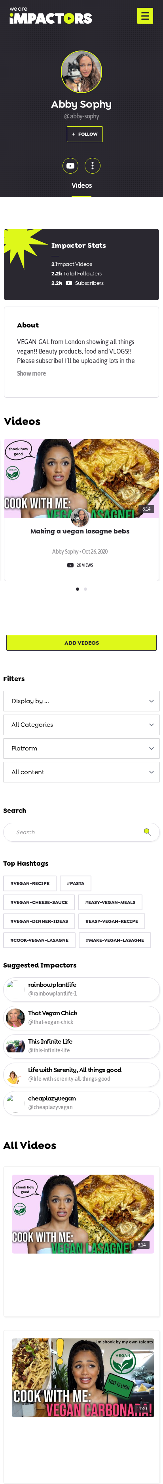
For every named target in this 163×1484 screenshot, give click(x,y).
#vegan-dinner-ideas (39, 921)
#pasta (75, 883)
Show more (31, 373)
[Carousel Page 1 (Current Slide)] (77, 589)
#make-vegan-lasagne (115, 940)
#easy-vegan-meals (110, 902)
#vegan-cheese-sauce (39, 902)
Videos (81, 185)
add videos (81, 642)
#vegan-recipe (29, 883)
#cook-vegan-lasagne (39, 940)
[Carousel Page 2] (85, 589)
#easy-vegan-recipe (111, 921)
